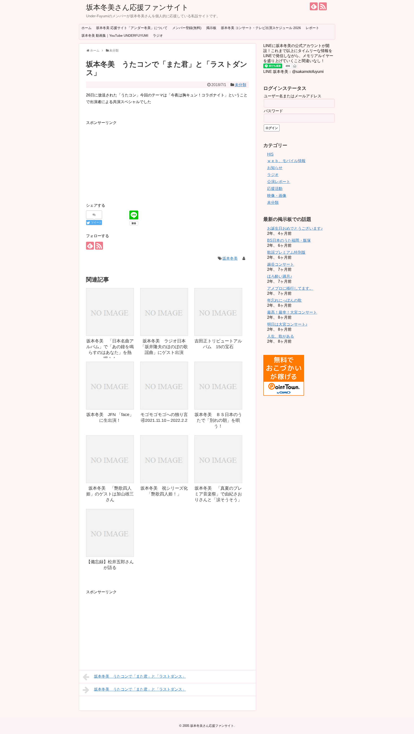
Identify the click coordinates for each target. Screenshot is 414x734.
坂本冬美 (230, 258)
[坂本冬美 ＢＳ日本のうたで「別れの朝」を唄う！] (218, 386)
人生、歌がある (280, 336)
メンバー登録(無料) (186, 28)
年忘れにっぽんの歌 (284, 300)
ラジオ (158, 35)
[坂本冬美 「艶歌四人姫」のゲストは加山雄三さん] (110, 459)
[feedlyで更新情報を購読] (314, 6)
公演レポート (278, 182)
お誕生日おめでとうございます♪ (295, 228)
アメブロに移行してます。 (290, 288)
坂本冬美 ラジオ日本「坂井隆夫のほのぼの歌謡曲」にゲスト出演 (164, 347)
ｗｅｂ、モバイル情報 (286, 161)
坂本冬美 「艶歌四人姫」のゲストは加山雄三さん (110, 494)
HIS (270, 154)
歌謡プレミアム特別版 (286, 252)
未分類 (240, 85)
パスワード (273, 111)
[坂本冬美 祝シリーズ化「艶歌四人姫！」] (164, 459)
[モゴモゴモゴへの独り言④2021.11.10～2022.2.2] (164, 386)
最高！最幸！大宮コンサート (292, 312)
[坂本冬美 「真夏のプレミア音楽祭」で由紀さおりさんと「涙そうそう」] (218, 459)
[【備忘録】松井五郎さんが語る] (110, 533)
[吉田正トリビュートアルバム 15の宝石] (218, 312)
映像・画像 (276, 196)
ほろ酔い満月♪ (279, 276)
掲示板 (211, 28)
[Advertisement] (126, 159)
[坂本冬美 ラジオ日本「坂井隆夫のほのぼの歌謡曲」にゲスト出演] (164, 312)
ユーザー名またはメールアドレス (292, 96)
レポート (312, 28)
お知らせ (274, 168)
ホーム (86, 28)
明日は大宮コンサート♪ (287, 324)
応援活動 (274, 189)
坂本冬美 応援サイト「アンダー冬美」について (131, 28)
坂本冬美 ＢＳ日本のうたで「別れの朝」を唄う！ (218, 420)
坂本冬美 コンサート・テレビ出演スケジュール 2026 (261, 28)
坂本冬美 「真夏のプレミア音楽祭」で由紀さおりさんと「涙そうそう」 (218, 494)
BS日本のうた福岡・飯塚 (289, 240)
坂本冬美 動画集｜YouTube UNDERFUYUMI (114, 35)
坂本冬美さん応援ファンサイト (137, 7)
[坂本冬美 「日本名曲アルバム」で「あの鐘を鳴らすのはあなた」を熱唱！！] (110, 312)
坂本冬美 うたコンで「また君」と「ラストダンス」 (140, 676)
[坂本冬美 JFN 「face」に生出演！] (110, 386)
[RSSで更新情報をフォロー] (323, 6)
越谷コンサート (280, 264)
